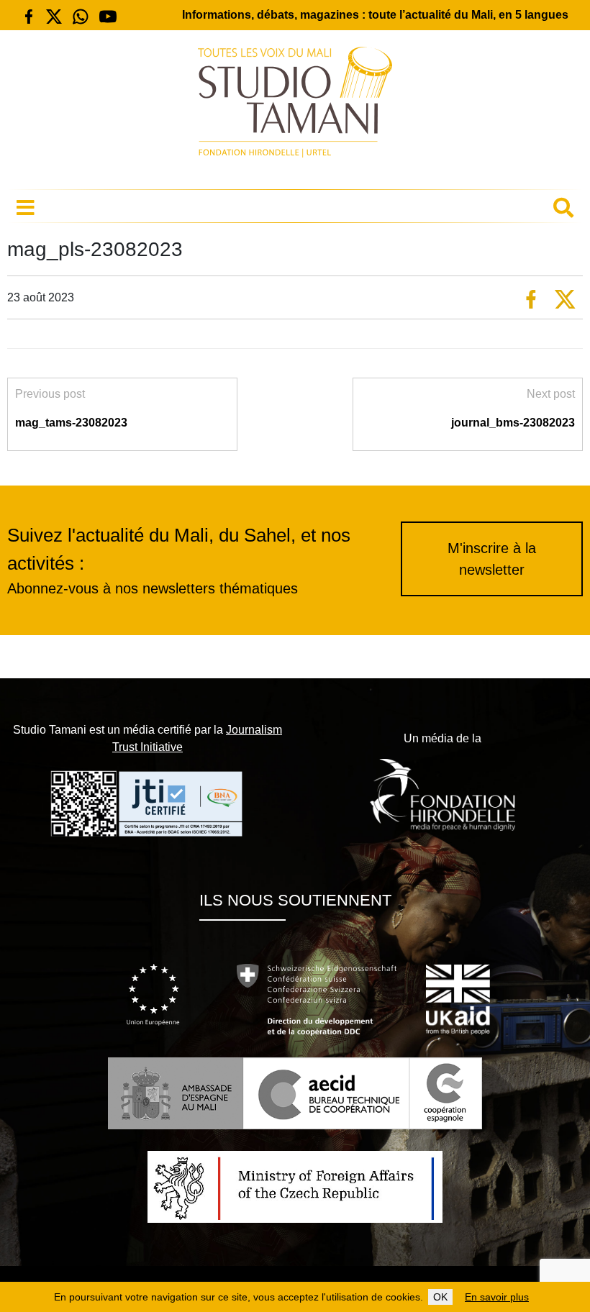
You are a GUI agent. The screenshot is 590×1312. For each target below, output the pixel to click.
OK (440, 1297)
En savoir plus (497, 1297)
